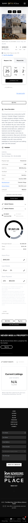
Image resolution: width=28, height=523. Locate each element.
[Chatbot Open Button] (23, 518)
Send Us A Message (14, 464)
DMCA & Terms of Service (15, 521)
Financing (14, 420)
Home (14, 411)
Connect (14, 426)
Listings (14, 413)
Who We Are (14, 424)
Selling (14, 417)
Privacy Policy (5, 521)
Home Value (14, 422)
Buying (14, 415)
